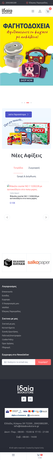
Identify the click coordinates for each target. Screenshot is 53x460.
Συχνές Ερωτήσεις (10, 332)
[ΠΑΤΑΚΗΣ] (14, 262)
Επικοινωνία (7, 292)
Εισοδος (5, 296)
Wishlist (5, 307)
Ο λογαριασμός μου (10, 303)
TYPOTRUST (14, 193)
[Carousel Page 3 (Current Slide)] (27, 102)
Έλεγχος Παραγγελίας (38, 3)
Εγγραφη (6, 299)
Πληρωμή (6, 347)
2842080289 (11, 3)
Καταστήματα (8, 328)
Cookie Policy (7, 339)
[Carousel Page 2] (24, 102)
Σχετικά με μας (8, 324)
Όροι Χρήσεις (8, 343)
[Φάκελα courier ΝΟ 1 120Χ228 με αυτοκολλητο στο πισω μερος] (26, 188)
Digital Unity (39, 448)
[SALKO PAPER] (38, 262)
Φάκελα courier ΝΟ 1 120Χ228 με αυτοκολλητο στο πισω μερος (24, 197)
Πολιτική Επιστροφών (11, 335)
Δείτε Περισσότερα (17, 114)
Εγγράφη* (43, 362)
